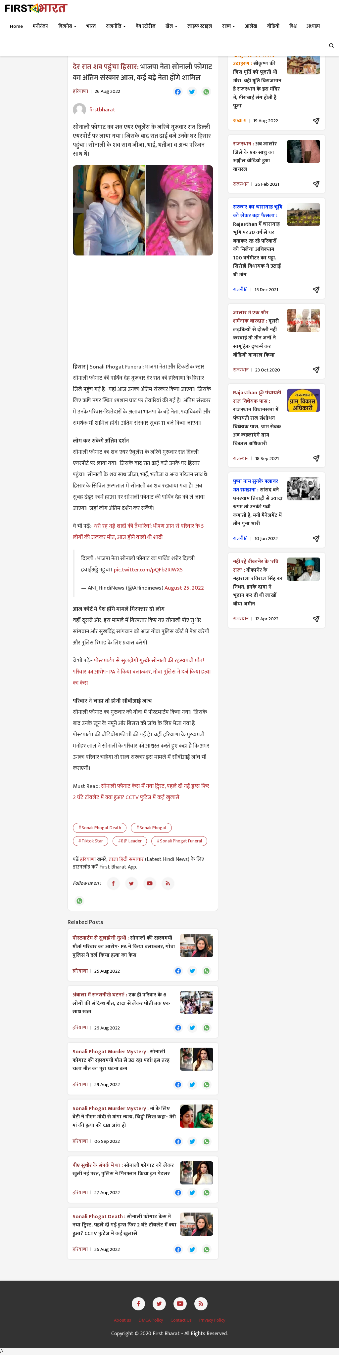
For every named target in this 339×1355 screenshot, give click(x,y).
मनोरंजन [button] (40, 26)
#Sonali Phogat (151, 828)
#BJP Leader (130, 841)
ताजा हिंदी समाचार (126, 859)
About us (123, 1320)
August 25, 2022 (184, 588)
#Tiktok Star (90, 841)
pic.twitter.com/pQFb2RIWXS (148, 569)
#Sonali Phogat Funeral (179, 841)
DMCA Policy (151, 1320)
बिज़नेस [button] (65, 26)
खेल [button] (170, 26)
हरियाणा (88, 859)
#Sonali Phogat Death (99, 828)
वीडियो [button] (273, 26)
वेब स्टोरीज (146, 26)
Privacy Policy (212, 1320)
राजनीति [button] (114, 26)
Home (16, 26)
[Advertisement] (143, 308)
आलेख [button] (251, 26)
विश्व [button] (293, 26)
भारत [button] (91, 26)
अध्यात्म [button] (313, 26)
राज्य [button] (227, 26)
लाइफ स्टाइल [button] (199, 26)
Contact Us (181, 1320)
